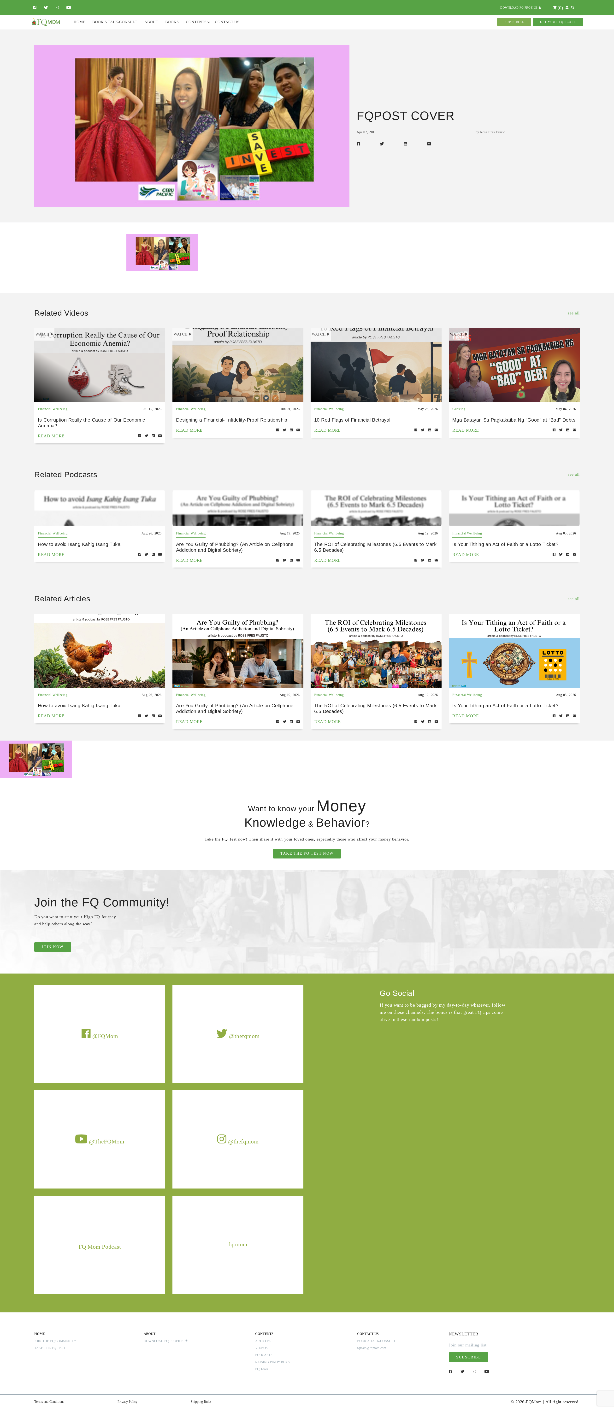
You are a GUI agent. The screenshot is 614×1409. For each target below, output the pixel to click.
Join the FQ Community (55, 1341)
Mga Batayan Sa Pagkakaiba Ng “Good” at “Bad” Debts (513, 420)
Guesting (458, 409)
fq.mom (237, 1244)
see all (574, 313)
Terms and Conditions (49, 1401)
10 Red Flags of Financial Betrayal (352, 420)
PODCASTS (263, 1355)
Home (79, 22)
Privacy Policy (127, 1401)
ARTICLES (263, 1341)
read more (51, 436)
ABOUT (149, 1334)
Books (172, 22)
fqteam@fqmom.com (371, 1348)
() (559, 7)
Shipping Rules (201, 1401)
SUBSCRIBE (514, 22)
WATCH (42, 334)
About (151, 22)
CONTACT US (368, 1334)
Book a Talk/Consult (114, 22)
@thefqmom (244, 1036)
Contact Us (227, 22)
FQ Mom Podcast (100, 1247)
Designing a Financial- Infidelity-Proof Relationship (231, 420)
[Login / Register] (567, 7)
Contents (196, 22)
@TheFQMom (106, 1141)
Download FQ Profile (164, 1341)
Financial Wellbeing (52, 409)
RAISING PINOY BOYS (272, 1362)
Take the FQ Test (49, 1348)
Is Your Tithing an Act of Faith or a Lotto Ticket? (505, 544)
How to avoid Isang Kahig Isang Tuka (79, 544)
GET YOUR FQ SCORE (558, 22)
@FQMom (104, 1036)
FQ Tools (261, 1369)
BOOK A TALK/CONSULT (376, 1341)
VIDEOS (261, 1348)
